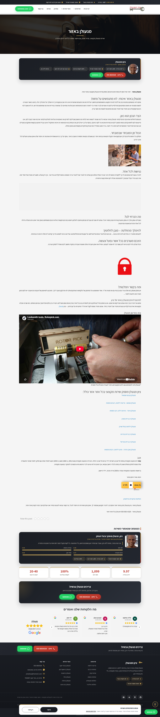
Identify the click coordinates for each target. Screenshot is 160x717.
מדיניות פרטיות (91, 711)
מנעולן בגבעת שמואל (129, 395)
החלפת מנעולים (91, 681)
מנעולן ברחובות (65, 673)
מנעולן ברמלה (66, 681)
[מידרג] (129, 697)
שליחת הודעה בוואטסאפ (34, 670)
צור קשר (40, 9)
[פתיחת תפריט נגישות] (155, 704)
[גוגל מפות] (135, 697)
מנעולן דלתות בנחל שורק (127, 426)
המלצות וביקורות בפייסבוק (132, 499)
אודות (49, 9)
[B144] (123, 697)
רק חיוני (30, 710)
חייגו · (114, 75)
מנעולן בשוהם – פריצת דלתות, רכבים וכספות (121, 403)
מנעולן (61, 306)
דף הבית (86, 9)
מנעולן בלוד (66, 677)
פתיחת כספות (92, 677)
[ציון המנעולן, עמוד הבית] (137, 8)
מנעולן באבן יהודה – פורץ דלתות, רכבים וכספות (120, 449)
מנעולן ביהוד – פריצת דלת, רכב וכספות (123, 411)
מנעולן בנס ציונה (65, 684)
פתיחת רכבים (92, 669)
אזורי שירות (66, 9)
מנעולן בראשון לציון (64, 669)
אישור (49, 710)
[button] (139, 627)
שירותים (77, 9)
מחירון (56, 9)
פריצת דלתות (92, 666)
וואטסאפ (95, 75)
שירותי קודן (93, 673)
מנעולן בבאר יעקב (65, 666)
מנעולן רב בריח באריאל (128, 442)
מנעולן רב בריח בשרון (129, 419)
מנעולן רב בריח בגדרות (128, 434)
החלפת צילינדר (91, 684)
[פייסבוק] (140, 697)
